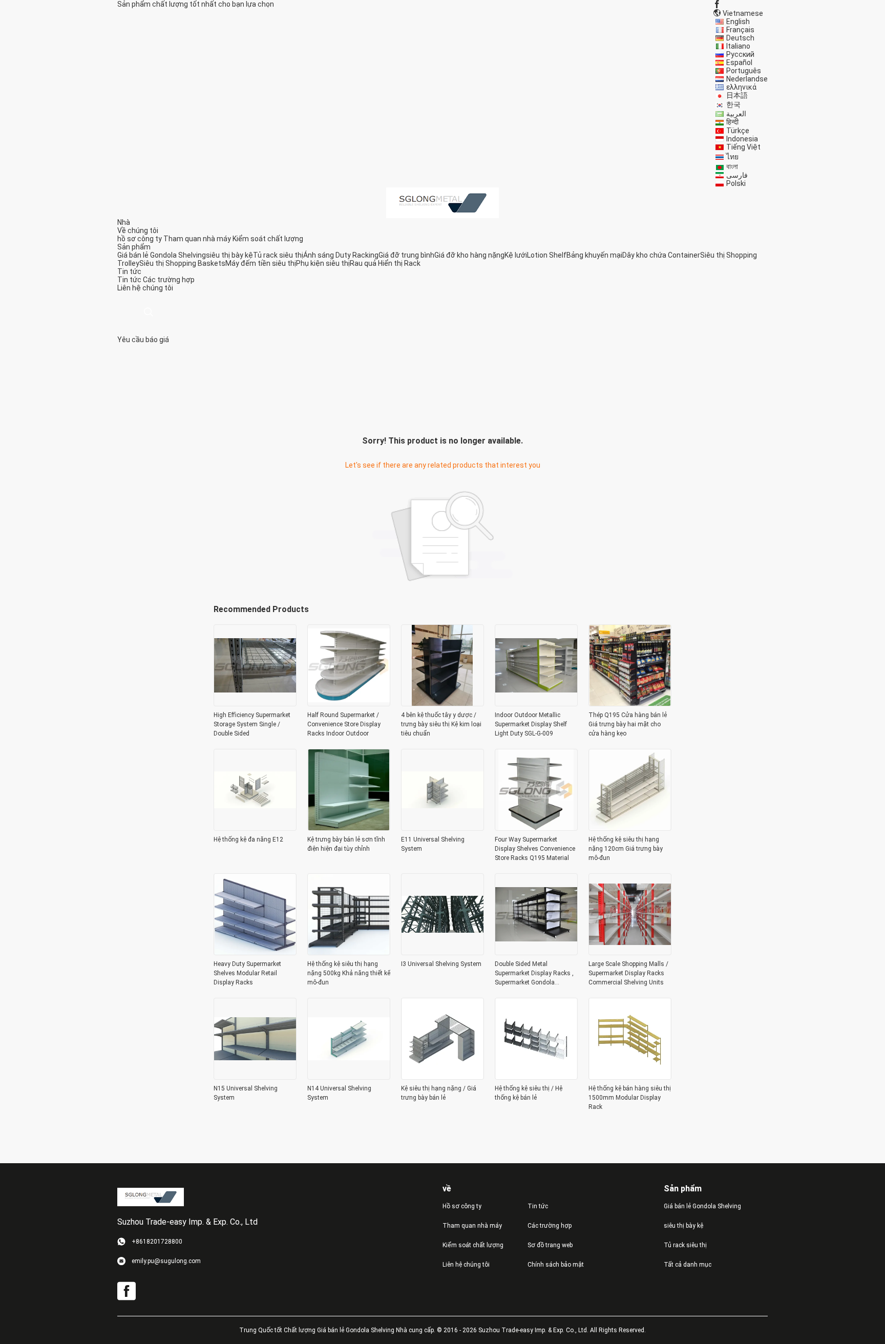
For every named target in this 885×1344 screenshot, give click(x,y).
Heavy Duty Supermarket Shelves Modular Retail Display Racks (247, 973)
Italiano (738, 46)
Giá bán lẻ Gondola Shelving (161, 255)
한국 (733, 104)
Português (743, 71)
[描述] (148, 312)
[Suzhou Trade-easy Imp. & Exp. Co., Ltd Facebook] (717, 4)
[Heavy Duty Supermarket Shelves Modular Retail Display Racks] (255, 952)
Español (739, 62)
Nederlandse (747, 79)
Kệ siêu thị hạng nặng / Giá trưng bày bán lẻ (438, 1093)
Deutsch (740, 38)
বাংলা (732, 166)
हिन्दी (732, 122)
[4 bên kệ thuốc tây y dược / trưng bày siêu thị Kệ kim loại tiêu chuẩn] (442, 703)
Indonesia (742, 139)
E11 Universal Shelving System (433, 844)
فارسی (737, 175)
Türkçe (737, 131)
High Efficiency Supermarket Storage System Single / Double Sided (252, 724)
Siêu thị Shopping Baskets (182, 263)
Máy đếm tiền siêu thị (260, 263)
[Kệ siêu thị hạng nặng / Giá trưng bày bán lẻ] (442, 1077)
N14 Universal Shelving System (339, 1093)
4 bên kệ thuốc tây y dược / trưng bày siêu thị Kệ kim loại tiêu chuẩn (441, 724)
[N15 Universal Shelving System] (255, 1077)
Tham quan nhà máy (197, 239)
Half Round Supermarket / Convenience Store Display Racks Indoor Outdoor (344, 724)
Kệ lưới (515, 255)
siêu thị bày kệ (229, 255)
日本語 (737, 95)
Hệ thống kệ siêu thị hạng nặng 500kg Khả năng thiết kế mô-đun (348, 973)
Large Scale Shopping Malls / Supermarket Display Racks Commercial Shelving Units (628, 973)
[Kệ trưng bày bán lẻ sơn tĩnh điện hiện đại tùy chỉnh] (349, 828)
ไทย (732, 157)
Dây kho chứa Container (661, 255)
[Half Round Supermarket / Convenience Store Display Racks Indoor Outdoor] (349, 703)
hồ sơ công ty (139, 239)
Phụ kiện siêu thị (323, 263)
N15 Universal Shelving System (246, 1093)
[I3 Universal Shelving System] (442, 952)
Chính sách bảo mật (556, 1264)
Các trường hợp (169, 280)
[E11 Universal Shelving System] (442, 828)
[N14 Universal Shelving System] (349, 1077)
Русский (740, 54)
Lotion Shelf (546, 255)
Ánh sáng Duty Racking (340, 255)
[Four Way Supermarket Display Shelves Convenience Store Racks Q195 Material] (536, 828)
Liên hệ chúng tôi (466, 1264)
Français (740, 30)
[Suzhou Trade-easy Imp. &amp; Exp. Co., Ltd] (442, 202)
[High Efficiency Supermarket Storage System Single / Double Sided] (255, 703)
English (738, 21)
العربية (736, 114)
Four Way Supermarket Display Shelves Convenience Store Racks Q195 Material (535, 849)
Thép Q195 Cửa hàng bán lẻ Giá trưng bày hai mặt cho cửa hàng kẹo (627, 724)
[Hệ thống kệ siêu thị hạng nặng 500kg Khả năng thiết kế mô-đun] (349, 952)
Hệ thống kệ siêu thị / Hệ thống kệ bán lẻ (528, 1093)
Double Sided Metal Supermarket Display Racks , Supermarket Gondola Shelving (534, 973)
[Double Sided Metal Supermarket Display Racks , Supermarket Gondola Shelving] (536, 952)
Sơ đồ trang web (550, 1245)
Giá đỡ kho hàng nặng (469, 255)
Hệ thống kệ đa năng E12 (248, 839)
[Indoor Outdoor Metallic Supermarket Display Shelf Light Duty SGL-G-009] (536, 703)
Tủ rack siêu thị (278, 255)
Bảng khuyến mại (594, 255)
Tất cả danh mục (687, 1264)
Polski (736, 183)
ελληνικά (741, 87)
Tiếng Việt (743, 147)
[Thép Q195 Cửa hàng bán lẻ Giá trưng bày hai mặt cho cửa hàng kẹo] (630, 703)
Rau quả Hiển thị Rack (385, 263)
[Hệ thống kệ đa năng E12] (255, 828)
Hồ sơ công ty (461, 1206)
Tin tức (129, 280)
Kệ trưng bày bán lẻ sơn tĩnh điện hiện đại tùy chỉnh (346, 844)
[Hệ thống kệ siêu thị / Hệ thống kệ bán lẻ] (536, 1077)
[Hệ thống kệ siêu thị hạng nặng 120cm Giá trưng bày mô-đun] (630, 828)
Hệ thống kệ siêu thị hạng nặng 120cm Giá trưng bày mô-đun (625, 849)
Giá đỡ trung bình (406, 255)
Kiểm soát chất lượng (268, 239)
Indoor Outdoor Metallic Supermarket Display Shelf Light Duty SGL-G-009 (531, 724)
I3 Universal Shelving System (441, 964)
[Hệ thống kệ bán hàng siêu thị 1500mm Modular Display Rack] (630, 1077)
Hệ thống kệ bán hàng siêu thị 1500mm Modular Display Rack (629, 1097)
